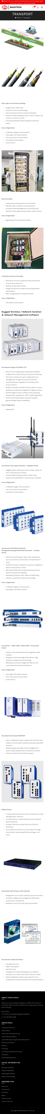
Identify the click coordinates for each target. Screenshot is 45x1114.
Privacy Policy (6, 1098)
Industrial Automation (9, 1036)
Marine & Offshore (8, 1043)
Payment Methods (8, 1070)
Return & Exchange (8, 1076)
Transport (5, 1055)
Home (19, 18)
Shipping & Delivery (8, 1073)
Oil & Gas (5, 1049)
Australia (5, 1092)
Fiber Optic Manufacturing (11, 1033)
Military (4, 1046)
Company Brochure (8, 1027)
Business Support (8, 1067)
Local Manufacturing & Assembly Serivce (16, 1039)
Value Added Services (9, 1058)
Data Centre (6, 1030)
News (3, 1095)
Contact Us (5, 1089)
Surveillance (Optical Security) (12, 1052)
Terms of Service (7, 1101)
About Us (5, 1086)
